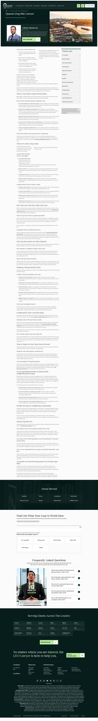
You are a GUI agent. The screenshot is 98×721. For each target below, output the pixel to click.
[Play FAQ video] (32, 587)
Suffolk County (74, 500)
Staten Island (57, 500)
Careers (30, 673)
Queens (41, 500)
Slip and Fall (65, 86)
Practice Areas (28, 5)
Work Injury (25, 547)
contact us (89, 5)
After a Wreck (31, 672)
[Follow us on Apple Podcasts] (51, 681)
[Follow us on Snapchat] (57, 681)
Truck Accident (65, 66)
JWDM (19, 715)
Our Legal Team (20, 5)
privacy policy (64, 715)
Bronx (40, 496)
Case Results (36, 5)
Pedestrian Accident (66, 70)
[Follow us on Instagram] (37, 681)
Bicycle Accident (66, 59)
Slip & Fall (73, 540)
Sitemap (83, 715)
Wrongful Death (66, 90)
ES (78, 5)
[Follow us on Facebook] (41, 681)
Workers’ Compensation (67, 82)
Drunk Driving (65, 94)
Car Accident (65, 55)
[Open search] (63, 6)
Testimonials (44, 5)
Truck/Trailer (57, 540)
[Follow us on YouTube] (47, 681)
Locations (59, 5)
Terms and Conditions (74, 715)
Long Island (57, 496)
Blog (14, 669)
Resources (31, 665)
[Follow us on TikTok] (44, 681)
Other (41, 547)
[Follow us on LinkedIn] (54, 681)
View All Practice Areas (67, 101)
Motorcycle (41, 540)
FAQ (29, 670)
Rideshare (64, 74)
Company (16, 665)
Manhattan (74, 496)
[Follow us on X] (60, 681)
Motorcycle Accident (67, 62)
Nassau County (24, 500)
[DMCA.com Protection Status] (49, 683)
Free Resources (52, 5)
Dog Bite (64, 78)
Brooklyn (24, 496)
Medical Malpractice (67, 97)
